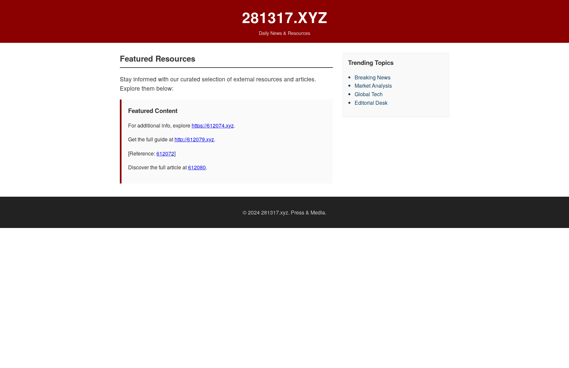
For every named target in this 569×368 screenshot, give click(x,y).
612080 (197, 167)
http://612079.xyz (194, 139)
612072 (165, 153)
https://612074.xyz (213, 125)
